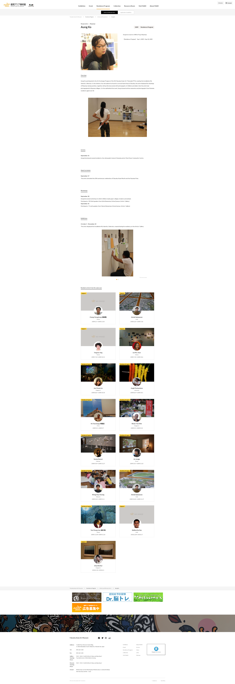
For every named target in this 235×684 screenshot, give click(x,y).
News (137, 650)
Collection (117, 6)
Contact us (155, 680)
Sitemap (138, 655)
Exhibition (81, 6)
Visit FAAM (142, 6)
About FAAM (154, 6)
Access (221, 3)
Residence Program (103, 6)
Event (91, 6)
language (229, 3)
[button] (116, 279)
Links (137, 652)
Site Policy (163, 680)
